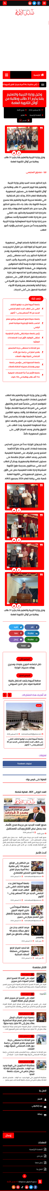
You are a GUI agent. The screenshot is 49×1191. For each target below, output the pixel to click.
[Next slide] (5, 695)
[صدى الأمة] (24, 12)
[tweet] (14, 153)
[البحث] (5, 3)
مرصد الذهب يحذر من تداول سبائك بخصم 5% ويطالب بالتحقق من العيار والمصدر (24, 932)
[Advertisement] (24, 43)
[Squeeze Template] (40, 1182)
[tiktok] (22, 1187)
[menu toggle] (44, 3)
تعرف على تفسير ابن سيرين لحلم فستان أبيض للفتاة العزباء (19, 999)
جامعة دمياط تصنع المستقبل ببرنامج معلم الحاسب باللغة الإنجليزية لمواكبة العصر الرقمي (23, 323)
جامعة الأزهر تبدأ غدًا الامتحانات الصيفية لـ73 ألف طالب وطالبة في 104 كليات (24, 375)
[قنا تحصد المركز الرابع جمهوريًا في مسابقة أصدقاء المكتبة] (37, 951)
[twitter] (34, 3)
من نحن (40, 1156)
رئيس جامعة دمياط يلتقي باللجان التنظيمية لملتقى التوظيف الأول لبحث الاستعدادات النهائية (23, 338)
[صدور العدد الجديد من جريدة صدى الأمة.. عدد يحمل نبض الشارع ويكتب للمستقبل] (24, 809)
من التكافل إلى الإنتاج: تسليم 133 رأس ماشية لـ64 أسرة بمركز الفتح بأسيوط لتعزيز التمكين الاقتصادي (26, 868)
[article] (24, 663)
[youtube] (30, 3)
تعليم (23, 115)
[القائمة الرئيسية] (6, 75)
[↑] (24, 1176)
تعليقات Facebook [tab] (24, 763)
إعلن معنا (39, 1162)
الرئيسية (37, 75)
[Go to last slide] (9, 695)
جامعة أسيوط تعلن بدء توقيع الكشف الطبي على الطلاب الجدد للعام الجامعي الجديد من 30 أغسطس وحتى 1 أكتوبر (24, 309)
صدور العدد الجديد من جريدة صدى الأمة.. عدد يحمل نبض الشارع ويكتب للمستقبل (25, 827)
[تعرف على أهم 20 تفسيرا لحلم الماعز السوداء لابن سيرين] (41, 978)
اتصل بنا (39, 1169)
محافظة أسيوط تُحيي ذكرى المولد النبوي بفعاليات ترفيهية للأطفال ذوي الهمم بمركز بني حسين (24, 912)
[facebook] (39, 3)
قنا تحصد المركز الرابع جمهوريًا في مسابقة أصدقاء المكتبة (19, 951)
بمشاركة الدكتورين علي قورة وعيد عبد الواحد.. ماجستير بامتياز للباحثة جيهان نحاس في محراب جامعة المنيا (18, 1069)
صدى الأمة (40, 833)
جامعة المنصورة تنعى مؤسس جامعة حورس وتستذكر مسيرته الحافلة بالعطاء (24, 364)
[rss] (14, 1187)
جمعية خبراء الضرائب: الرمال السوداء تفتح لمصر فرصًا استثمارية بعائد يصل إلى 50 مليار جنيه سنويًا (18, 1020)
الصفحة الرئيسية (35, 115)
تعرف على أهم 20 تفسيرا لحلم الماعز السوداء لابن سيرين (20, 979)
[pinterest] (18, 1187)
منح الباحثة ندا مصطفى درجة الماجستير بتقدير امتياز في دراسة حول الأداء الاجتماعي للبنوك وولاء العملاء (24, 352)
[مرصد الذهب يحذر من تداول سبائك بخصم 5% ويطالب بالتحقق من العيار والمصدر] (37, 931)
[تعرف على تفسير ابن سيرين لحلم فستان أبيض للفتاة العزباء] (41, 997)
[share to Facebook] (18, 153)
